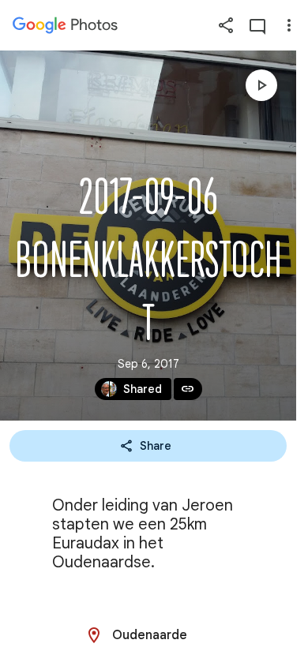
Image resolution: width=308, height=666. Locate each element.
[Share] (226, 25)
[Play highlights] (261, 85)
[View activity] (257, 25)
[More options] (289, 25)
